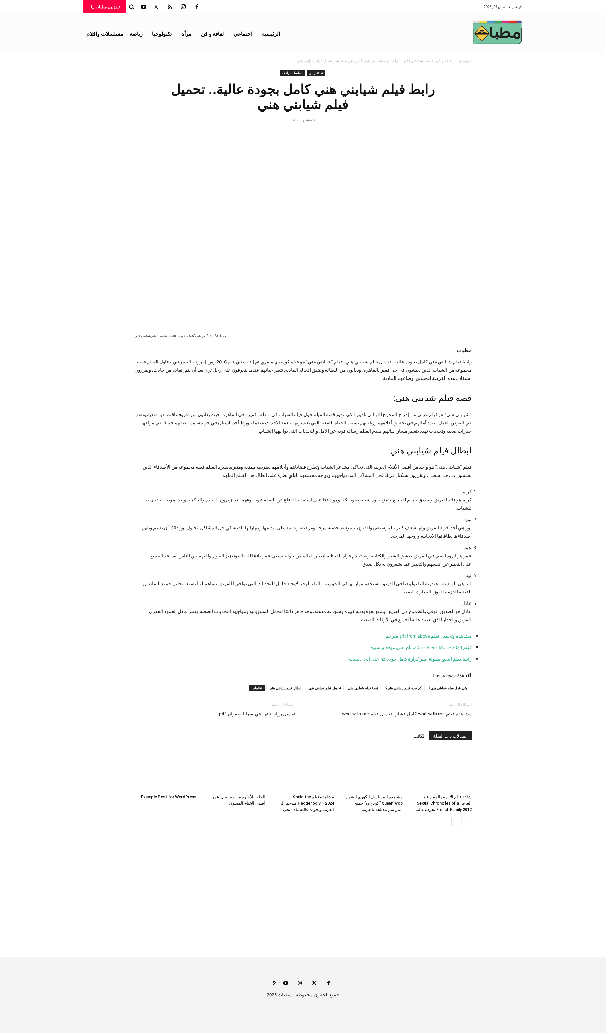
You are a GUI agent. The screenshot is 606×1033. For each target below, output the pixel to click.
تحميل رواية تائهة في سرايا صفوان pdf (257, 714)
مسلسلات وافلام (417, 60)
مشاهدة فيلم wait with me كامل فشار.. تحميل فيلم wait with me (407, 714)
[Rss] (274, 983)
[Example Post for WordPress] (165, 770)
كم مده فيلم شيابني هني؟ (403, 687)
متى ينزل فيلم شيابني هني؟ (448, 687)
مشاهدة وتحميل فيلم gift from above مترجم (429, 636)
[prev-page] (465, 822)
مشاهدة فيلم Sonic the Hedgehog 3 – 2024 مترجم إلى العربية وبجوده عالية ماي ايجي (306, 803)
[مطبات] (497, 32)
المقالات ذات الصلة (450, 735)
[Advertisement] (303, 898)
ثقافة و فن (444, 60)
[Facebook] (197, 7)
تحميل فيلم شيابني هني (324, 687)
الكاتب (419, 735)
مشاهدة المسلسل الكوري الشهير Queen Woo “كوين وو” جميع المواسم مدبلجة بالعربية (374, 803)
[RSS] (169, 7)
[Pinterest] (303, 134)
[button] (131, 7)
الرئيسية (465, 60)
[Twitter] (156, 7)
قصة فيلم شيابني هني (363, 687)
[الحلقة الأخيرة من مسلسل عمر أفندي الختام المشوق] (234, 770)
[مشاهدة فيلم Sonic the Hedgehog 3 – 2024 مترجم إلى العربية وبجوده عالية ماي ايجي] (303, 770)
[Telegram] (274, 134)
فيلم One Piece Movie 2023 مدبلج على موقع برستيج (421, 647)
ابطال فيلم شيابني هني (285, 687)
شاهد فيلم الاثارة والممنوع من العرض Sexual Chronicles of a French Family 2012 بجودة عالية (444, 803)
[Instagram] (183, 7)
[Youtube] (143, 7)
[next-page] (455, 822)
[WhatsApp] (288, 134)
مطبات (464, 350)
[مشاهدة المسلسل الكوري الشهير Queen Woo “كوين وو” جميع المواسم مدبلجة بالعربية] (372, 770)
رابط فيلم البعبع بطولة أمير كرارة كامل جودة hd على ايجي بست (410, 659)
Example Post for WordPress (168, 796)
